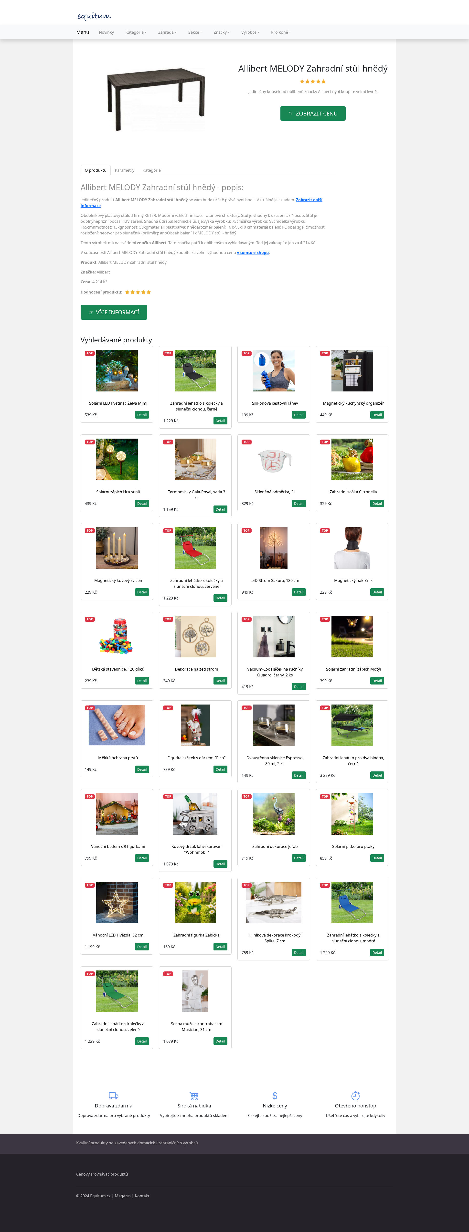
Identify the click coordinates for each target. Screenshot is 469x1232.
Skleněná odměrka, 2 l (275, 492)
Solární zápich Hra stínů (118, 492)
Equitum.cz (100, 1196)
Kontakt (142, 1196)
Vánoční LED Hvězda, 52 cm (118, 935)
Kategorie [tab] (152, 170)
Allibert (324, 91)
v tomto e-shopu (253, 252)
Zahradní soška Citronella (353, 492)
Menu (82, 32)
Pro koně (279, 32)
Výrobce (248, 32)
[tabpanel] (208, 241)
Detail (142, 414)
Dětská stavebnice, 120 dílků (118, 669)
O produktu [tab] (96, 170)
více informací (117, 312)
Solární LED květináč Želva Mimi (118, 403)
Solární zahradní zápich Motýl (353, 669)
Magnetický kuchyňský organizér (353, 403)
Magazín (123, 1196)
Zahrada (166, 32)
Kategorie (135, 32)
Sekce (193, 32)
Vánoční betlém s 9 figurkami (118, 846)
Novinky (106, 32)
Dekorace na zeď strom (196, 669)
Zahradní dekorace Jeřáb (275, 846)
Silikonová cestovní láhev (275, 403)
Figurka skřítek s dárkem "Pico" (197, 757)
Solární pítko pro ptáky (353, 846)
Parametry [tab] (124, 170)
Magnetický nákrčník (353, 580)
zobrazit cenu (317, 113)
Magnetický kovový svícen (118, 580)
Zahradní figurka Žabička (196, 935)
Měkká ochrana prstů (118, 757)
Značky (220, 32)
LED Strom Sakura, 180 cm (275, 580)
